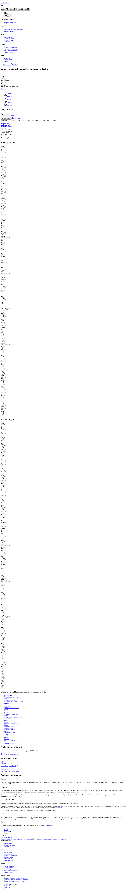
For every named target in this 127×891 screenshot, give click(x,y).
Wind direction (5, 123)
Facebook (15, 65)
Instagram (25, 879)
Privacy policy (8, 59)
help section (58, 807)
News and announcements (11, 50)
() (5, 125)
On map (3, 89)
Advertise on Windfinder (11, 49)
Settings (9, 16)
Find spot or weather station (10, 754)
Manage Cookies (8, 52)
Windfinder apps (8, 37)
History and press (9, 38)
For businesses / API (9, 41)
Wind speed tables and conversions (13, 29)
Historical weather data (10, 47)
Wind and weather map (10, 22)
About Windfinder (9, 40)
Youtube (25, 881)
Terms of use (7, 58)
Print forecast (6, 118)
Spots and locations (9, 24)
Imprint (6, 61)
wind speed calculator (82, 819)
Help (7, 13)
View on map (7, 65)
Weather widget (8, 31)
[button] (63, 6)
